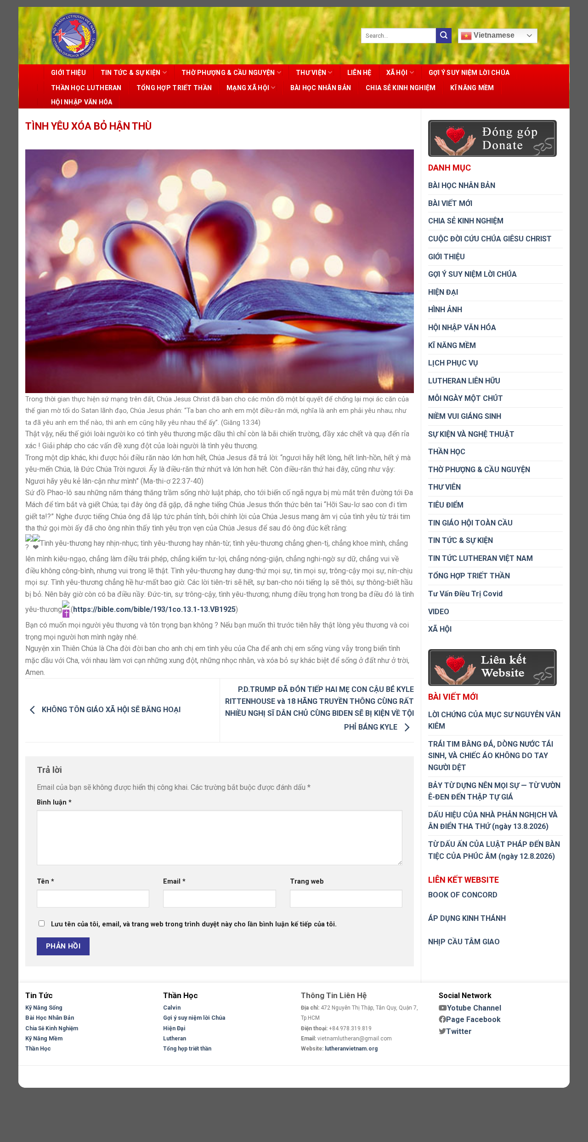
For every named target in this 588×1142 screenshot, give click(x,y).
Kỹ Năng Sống (43, 1007)
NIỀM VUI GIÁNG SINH (464, 416)
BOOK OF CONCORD (463, 895)
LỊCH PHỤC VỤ (453, 363)
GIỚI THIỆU (68, 72)
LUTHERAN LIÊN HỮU (464, 381)
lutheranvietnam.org (351, 1048)
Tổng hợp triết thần (187, 1048)
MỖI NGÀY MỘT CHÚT (465, 398)
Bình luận (54, 802)
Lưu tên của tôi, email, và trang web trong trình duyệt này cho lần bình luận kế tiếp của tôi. (194, 924)
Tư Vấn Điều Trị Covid (465, 593)
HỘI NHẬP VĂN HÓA (81, 102)
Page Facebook (473, 1019)
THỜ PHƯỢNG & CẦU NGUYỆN (228, 72)
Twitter (459, 1031)
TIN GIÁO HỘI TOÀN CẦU (470, 523)
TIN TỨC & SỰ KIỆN (131, 72)
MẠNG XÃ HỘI (247, 87)
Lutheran (174, 1038)
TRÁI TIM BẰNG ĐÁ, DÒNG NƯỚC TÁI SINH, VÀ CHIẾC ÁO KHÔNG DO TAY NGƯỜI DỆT (490, 756)
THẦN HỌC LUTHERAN (86, 87)
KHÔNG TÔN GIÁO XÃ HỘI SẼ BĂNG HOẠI (110, 709)
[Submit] (444, 36)
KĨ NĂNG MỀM (472, 87)
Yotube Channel (474, 1008)
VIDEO (438, 611)
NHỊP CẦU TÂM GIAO (464, 941)
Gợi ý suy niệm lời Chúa (194, 1017)
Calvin (172, 1007)
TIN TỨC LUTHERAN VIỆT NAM (480, 558)
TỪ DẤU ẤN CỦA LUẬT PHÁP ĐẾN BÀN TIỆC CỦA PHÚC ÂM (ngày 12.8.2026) (494, 850)
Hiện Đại (174, 1028)
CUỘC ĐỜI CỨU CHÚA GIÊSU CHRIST (490, 238)
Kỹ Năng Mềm (43, 1038)
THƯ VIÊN (444, 487)
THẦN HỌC (446, 451)
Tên (45, 881)
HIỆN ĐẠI (443, 292)
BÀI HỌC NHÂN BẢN (320, 87)
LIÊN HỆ (359, 72)
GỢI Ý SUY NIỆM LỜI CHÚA (469, 72)
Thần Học (38, 1048)
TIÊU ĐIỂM (446, 505)
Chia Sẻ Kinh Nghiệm (51, 1028)
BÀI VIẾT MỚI (450, 203)
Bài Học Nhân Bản (49, 1017)
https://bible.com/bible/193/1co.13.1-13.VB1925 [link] (154, 609)
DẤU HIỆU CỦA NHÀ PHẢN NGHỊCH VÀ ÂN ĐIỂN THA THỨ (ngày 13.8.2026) (493, 821)
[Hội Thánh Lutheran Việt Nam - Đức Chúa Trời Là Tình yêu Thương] (74, 36)
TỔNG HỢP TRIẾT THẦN (174, 87)
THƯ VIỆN (311, 72)
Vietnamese (493, 35)
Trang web (307, 881)
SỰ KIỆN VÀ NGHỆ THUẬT (471, 434)
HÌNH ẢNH (445, 309)
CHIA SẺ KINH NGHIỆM (400, 87)
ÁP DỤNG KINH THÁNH (467, 918)
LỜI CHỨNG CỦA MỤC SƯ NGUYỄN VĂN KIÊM (494, 720)
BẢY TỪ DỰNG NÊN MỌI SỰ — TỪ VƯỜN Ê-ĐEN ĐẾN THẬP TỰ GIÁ (494, 791)
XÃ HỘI (397, 72)
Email (174, 881)
